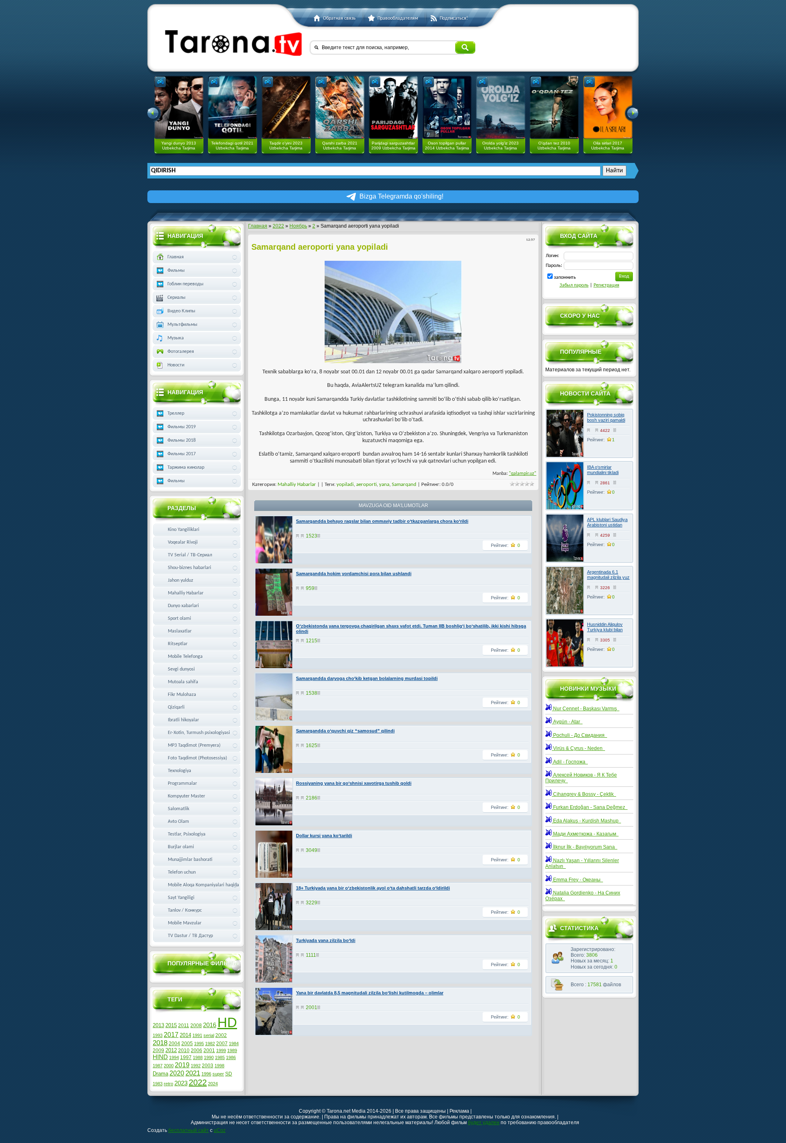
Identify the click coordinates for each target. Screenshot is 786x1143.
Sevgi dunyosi (181, 669)
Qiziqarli (176, 707)
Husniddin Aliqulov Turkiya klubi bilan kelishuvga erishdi (605, 629)
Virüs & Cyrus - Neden (578, 748)
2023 (180, 1083)
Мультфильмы (182, 324)
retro (168, 1083)
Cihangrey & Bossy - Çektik (584, 794)
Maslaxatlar (180, 631)
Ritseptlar (177, 644)
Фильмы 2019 (181, 427)
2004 (174, 1043)
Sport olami (179, 618)
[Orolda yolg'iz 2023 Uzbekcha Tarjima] (500, 107)
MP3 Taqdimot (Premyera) (194, 745)
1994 (174, 1057)
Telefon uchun (182, 872)
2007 (222, 1043)
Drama (160, 1074)
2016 (209, 1025)
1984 (234, 1043)
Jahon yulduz (180, 580)
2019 (182, 1065)
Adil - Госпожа (570, 762)
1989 (232, 1050)
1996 (206, 1073)
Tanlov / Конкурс (185, 910)
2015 (171, 1025)
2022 (278, 226)
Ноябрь (298, 226)
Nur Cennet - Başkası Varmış (585, 709)
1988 (198, 1057)
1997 (186, 1057)
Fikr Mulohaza (182, 694)
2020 (176, 1073)
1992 (196, 1065)
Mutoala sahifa (183, 682)
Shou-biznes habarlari (189, 567)
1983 (158, 1083)
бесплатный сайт (188, 1130)
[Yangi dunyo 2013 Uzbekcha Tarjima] (178, 107)
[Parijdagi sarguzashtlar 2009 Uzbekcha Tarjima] (393, 107)
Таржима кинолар (185, 467)
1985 (220, 1057)
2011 (183, 1025)
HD (227, 1022)
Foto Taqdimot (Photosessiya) (197, 758)
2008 (196, 1025)
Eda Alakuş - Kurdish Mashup (586, 821)
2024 (213, 1083)
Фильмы (176, 270)
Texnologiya (179, 770)
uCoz (220, 1130)
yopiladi (345, 484)
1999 (221, 1050)
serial (208, 1035)
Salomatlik (178, 808)
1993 (158, 1035)
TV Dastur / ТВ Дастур (190, 935)
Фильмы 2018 (181, 440)
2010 (184, 1050)
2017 (171, 1034)
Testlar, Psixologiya (187, 834)
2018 (160, 1043)
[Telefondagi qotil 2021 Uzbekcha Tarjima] (232, 107)
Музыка (175, 338)
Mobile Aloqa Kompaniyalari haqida (203, 885)
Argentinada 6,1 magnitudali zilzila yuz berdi (608, 577)
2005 (187, 1043)
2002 (221, 1035)
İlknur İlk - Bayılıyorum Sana (584, 847)
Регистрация (606, 285)
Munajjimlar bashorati (190, 859)
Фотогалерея (180, 351)
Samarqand (404, 484)
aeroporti (366, 484)
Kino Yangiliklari (183, 529)
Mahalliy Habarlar (297, 484)
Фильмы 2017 (181, 454)
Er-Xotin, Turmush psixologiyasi (199, 732)
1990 (209, 1057)
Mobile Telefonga (185, 656)
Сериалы (176, 297)
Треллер (175, 413)
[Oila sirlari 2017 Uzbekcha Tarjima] (607, 107)
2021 (192, 1073)
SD (228, 1074)
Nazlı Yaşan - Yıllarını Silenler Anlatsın (582, 863)
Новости (175, 365)
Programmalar (182, 783)
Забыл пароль (574, 285)
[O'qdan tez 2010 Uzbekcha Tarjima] (554, 107)
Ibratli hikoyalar (183, 720)
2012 (171, 1050)
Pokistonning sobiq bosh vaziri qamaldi (606, 417)
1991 (197, 1035)
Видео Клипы (181, 311)
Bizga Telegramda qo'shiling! (401, 196)
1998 (219, 1065)
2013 (158, 1025)
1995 (199, 1043)
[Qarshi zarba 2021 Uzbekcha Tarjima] (339, 107)
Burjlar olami (181, 847)
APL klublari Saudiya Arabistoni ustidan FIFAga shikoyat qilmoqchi (607, 527)
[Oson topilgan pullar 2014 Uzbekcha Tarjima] (447, 107)
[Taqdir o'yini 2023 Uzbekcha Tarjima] (286, 107)
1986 (231, 1057)
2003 (207, 1065)
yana (384, 484)
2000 (169, 1065)
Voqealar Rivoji (183, 542)
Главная (257, 226)
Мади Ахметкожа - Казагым (585, 834)
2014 (185, 1035)
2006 (196, 1050)
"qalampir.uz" (522, 473)
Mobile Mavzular (184, 923)
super (218, 1073)
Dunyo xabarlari (183, 605)
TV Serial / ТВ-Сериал (190, 555)
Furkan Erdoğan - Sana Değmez (590, 807)
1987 (158, 1065)
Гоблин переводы (185, 284)
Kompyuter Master (186, 796)
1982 (210, 1043)
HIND (160, 1057)
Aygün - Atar (567, 722)
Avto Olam (178, 821)
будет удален (483, 1122)
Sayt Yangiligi (181, 897)
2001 (209, 1050)
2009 (158, 1050)
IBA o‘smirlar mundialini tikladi (603, 470)
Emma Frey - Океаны (577, 880)
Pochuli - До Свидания (579, 735)
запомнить (565, 277)
